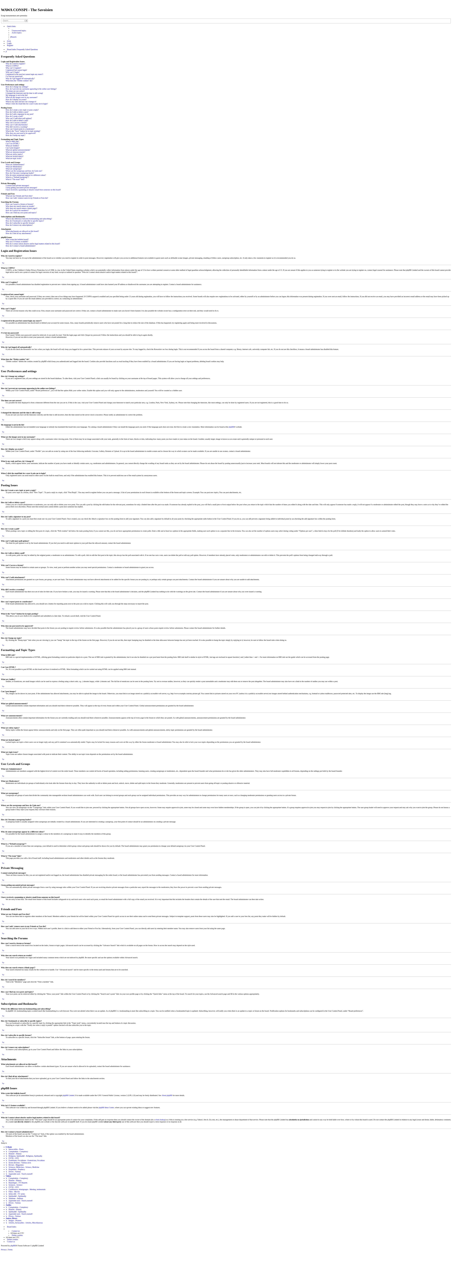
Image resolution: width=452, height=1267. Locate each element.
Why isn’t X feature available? (17, 242)
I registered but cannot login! (16, 70)
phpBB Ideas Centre (106, 1108)
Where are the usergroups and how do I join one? (24, 171)
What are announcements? (15, 152)
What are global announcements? (18, 150)
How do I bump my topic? (15, 135)
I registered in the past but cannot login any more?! (24, 74)
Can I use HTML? (12, 144)
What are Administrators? (15, 165)
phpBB (231, 427)
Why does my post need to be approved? (21, 133)
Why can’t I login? (13, 72)
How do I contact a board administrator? (21, 246)
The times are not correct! (15, 91)
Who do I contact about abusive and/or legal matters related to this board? (33, 244)
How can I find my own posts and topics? (21, 213)
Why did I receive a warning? (17, 127)
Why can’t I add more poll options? (19, 118)
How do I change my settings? (17, 87)
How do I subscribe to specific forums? (20, 223)
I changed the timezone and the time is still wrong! (24, 93)
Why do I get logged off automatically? (20, 79)
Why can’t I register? (13, 68)
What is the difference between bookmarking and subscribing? (29, 219)
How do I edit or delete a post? (17, 112)
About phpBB (167, 1095)
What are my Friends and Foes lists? (19, 196)
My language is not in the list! (17, 95)
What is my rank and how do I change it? (21, 102)
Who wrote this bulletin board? (17, 239)
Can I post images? (13, 148)
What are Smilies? (12, 146)
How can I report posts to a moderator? (20, 129)
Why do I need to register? (15, 64)
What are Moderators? (14, 167)
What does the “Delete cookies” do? (19, 81)
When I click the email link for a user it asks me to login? (27, 104)
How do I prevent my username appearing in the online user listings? (31, 89)
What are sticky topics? (14, 154)
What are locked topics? (14, 156)
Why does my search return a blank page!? (21, 208)
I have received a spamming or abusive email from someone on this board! (33, 190)
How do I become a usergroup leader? (20, 173)
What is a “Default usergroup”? (17, 177)
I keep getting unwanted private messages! (21, 188)
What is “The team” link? (15, 179)
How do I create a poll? (14, 116)
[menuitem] (18, 31)
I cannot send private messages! (17, 186)
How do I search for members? (17, 210)
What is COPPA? (12, 66)
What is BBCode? (12, 141)
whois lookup (160, 1120)
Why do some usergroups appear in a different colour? (26, 175)
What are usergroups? (14, 169)
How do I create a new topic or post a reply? (22, 110)
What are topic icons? (14, 158)
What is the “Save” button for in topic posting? (23, 131)
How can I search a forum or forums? (19, 204)
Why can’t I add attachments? (17, 125)
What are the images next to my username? (21, 97)
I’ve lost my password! (14, 76)
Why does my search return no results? (20, 206)
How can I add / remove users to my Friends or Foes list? (27, 198)
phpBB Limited (68, 1095)
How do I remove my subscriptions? (19, 225)
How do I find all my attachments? (18, 233)
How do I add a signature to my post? (20, 114)
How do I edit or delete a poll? (17, 120)
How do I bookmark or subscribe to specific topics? (25, 221)
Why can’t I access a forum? (16, 123)
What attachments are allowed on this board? (22, 231)
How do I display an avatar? (16, 99)
